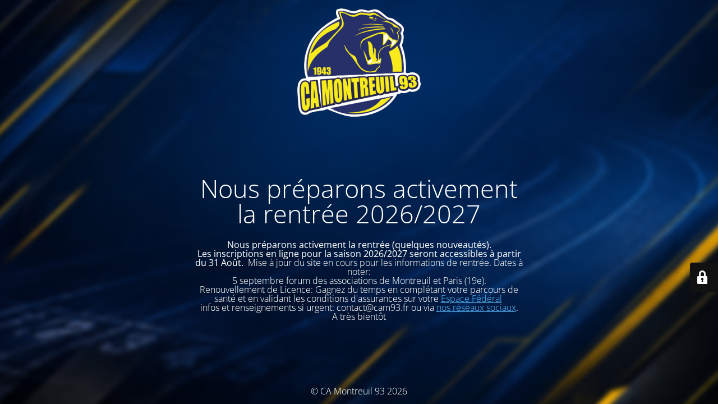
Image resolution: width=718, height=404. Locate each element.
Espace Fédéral (471, 298)
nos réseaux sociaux (476, 307)
